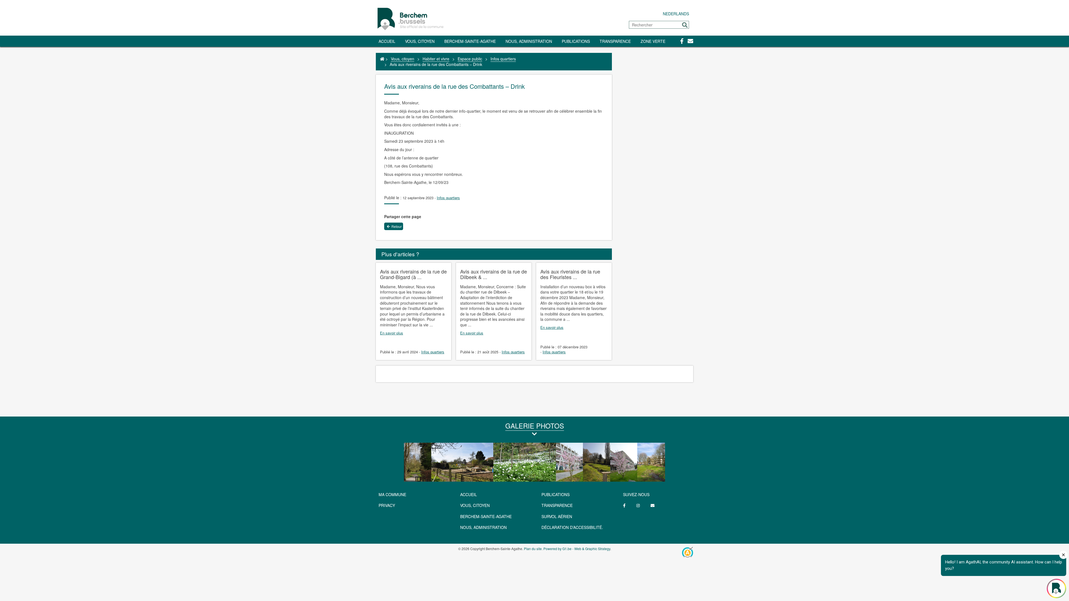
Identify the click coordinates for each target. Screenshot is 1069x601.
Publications (576, 41)
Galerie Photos (534, 425)
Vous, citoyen (420, 41)
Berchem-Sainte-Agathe (470, 41)
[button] (684, 25)
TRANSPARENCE (615, 41)
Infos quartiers (503, 58)
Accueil (387, 41)
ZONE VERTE (653, 41)
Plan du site (533, 548)
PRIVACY (387, 505)
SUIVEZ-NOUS (636, 494)
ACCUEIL (468, 494)
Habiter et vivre (436, 58)
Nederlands (676, 13)
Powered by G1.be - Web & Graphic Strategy (576, 548)
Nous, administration (529, 41)
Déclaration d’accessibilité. (572, 527)
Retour (396, 226)
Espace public (470, 58)
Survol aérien (556, 516)
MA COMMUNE (392, 494)
